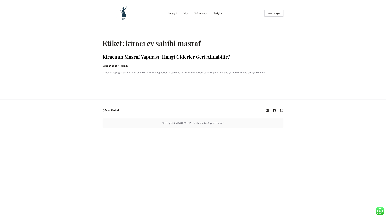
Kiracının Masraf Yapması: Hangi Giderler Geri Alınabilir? (166, 56)
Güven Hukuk (111, 110)
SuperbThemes (215, 123)
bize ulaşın (274, 13)
